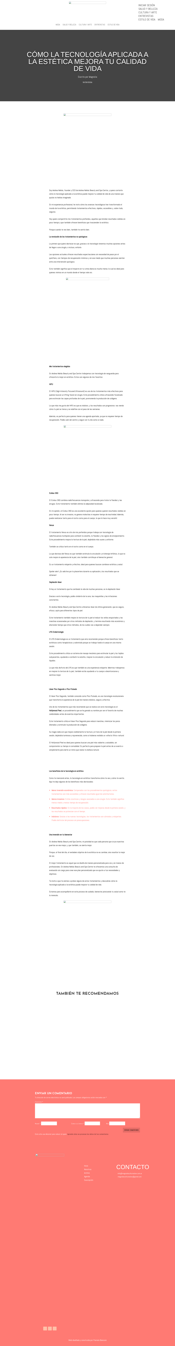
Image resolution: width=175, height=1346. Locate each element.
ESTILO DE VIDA (146, 20)
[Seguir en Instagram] (55, 1328)
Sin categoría (100, 1017)
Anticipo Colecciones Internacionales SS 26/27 (87, 1055)
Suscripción (88, 1180)
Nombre (38, 1124)
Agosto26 (87, 1017)
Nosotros (87, 1170)
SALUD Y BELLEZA (148, 9)
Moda (93, 1017)
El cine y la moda (87, 1013)
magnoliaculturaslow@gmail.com (130, 1176)
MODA (161, 20)
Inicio (86, 1166)
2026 (82, 1017)
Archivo (87, 1173)
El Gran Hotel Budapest (88, 1034)
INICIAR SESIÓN (146, 5)
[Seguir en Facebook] (45, 1328)
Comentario (39, 1102)
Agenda (87, 1177)
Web (107, 1124)
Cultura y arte (97, 1038)
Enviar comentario (131, 1130)
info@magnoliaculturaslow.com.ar (130, 1173)
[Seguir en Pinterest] (50, 1328)
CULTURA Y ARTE (147, 13)
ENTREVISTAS (145, 16)
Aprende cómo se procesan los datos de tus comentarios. (88, 1134)
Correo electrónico (77, 1124)
